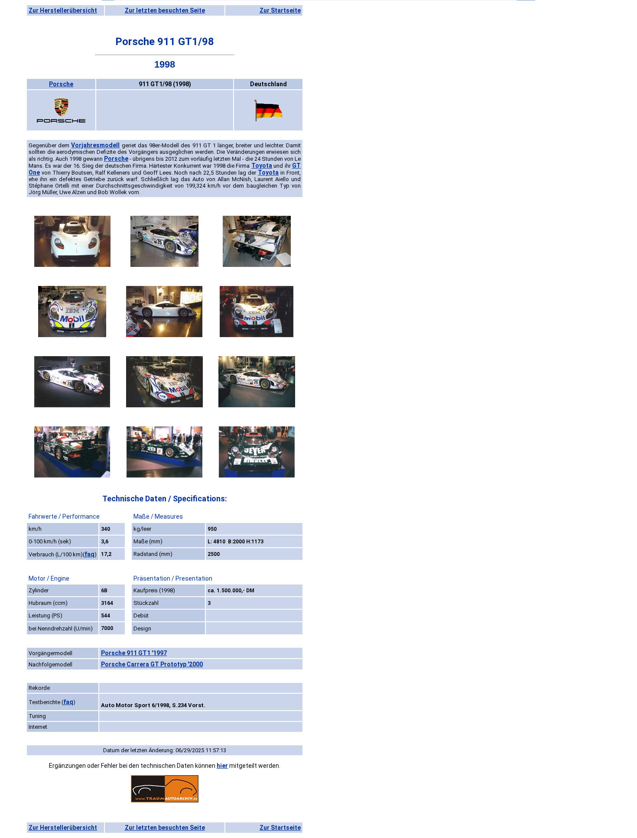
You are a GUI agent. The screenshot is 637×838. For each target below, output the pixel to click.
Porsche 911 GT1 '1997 (134, 653)
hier (222, 765)
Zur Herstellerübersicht (63, 10)
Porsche (61, 84)
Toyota (261, 165)
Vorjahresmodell (95, 145)
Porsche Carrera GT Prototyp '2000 (152, 664)
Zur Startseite (280, 10)
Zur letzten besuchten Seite (165, 10)
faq (89, 554)
